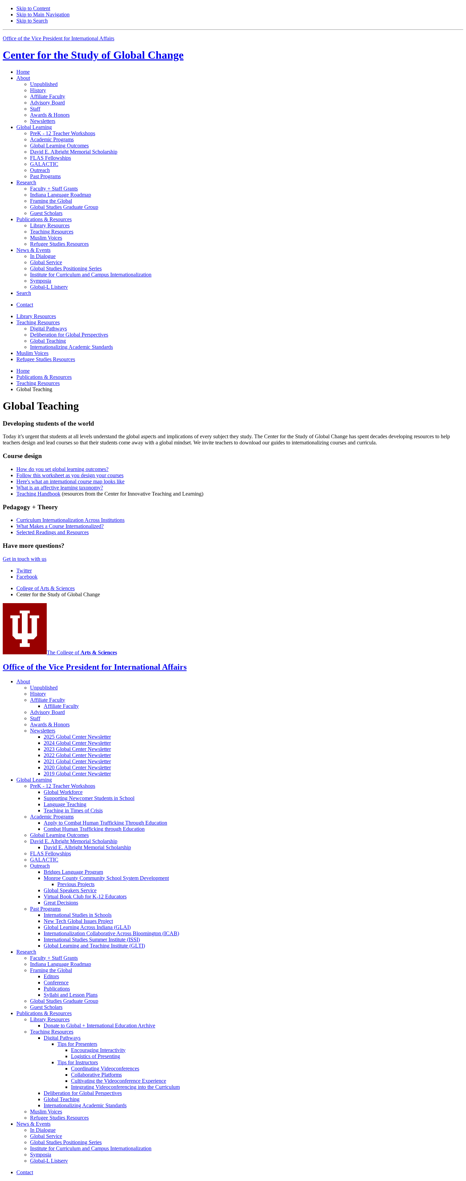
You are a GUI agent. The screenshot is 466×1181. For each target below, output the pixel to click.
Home (23, 72)
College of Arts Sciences (45, 588)
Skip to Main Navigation (43, 14)
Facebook (27, 577)
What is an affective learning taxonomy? (59, 487)
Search (23, 293)
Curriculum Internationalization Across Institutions (70, 520)
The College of (82, 652)
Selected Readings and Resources (52, 532)
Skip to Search (32, 21)
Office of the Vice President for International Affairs (58, 38)
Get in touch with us (24, 559)
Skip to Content (33, 8)
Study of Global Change (93, 55)
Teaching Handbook (38, 494)
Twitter (24, 570)
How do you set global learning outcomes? (62, 469)
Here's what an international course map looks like (70, 481)
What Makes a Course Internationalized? (60, 526)
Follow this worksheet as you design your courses (69, 475)
